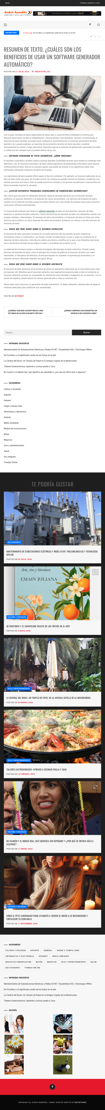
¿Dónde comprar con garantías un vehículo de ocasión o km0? (80, 312)
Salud (6, 451)
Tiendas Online (10, 462)
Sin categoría (10, 457)
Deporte (7, 395)
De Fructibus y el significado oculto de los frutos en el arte (30, 355)
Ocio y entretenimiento (14, 445)
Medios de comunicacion (15, 428)
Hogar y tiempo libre (13, 406)
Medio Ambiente (11, 423)
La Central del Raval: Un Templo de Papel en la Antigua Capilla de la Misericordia (62, 33)
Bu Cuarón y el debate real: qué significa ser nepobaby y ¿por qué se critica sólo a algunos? (45, 372)
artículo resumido (47, 211)
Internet (19, 296)
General (7, 400)
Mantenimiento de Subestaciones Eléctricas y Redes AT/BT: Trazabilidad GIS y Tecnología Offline (48, 349)
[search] (98, 25)
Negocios (8, 440)
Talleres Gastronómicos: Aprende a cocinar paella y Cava (29, 366)
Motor (6, 434)
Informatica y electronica (15, 411)
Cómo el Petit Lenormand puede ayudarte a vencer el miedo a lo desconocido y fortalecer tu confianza (47, 917)
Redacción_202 (42, 72)
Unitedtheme (80, 1102)
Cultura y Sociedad (12, 389)
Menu (7, 3)
